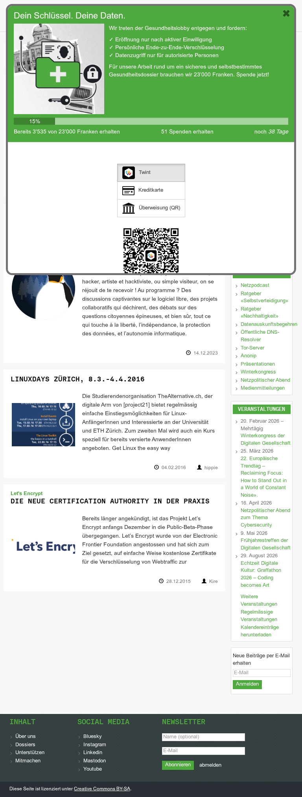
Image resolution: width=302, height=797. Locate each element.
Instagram (94, 745)
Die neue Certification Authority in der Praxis (110, 501)
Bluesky (92, 736)
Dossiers (25, 745)
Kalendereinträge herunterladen (260, 631)
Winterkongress (258, 372)
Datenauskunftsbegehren (269, 324)
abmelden (210, 765)
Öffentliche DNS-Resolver (260, 336)
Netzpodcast (255, 285)
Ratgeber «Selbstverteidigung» (264, 298)
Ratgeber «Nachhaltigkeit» (259, 313)
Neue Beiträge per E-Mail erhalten (261, 660)
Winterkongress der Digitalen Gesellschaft (266, 440)
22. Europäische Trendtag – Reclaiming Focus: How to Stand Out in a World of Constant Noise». (264, 477)
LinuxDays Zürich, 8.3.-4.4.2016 (78, 379)
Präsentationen (258, 364)
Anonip (248, 356)
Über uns (25, 736)
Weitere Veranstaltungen (259, 601)
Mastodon (94, 761)
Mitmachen (28, 761)
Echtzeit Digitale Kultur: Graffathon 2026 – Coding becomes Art (261, 574)
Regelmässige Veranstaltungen (259, 616)
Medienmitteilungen (263, 388)
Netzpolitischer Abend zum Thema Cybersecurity (265, 518)
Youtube (92, 769)
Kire (213, 581)
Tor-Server (252, 348)
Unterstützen (29, 753)
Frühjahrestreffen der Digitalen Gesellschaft (266, 544)
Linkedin (92, 753)
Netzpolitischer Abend (265, 380)
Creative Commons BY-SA (102, 789)
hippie (211, 468)
